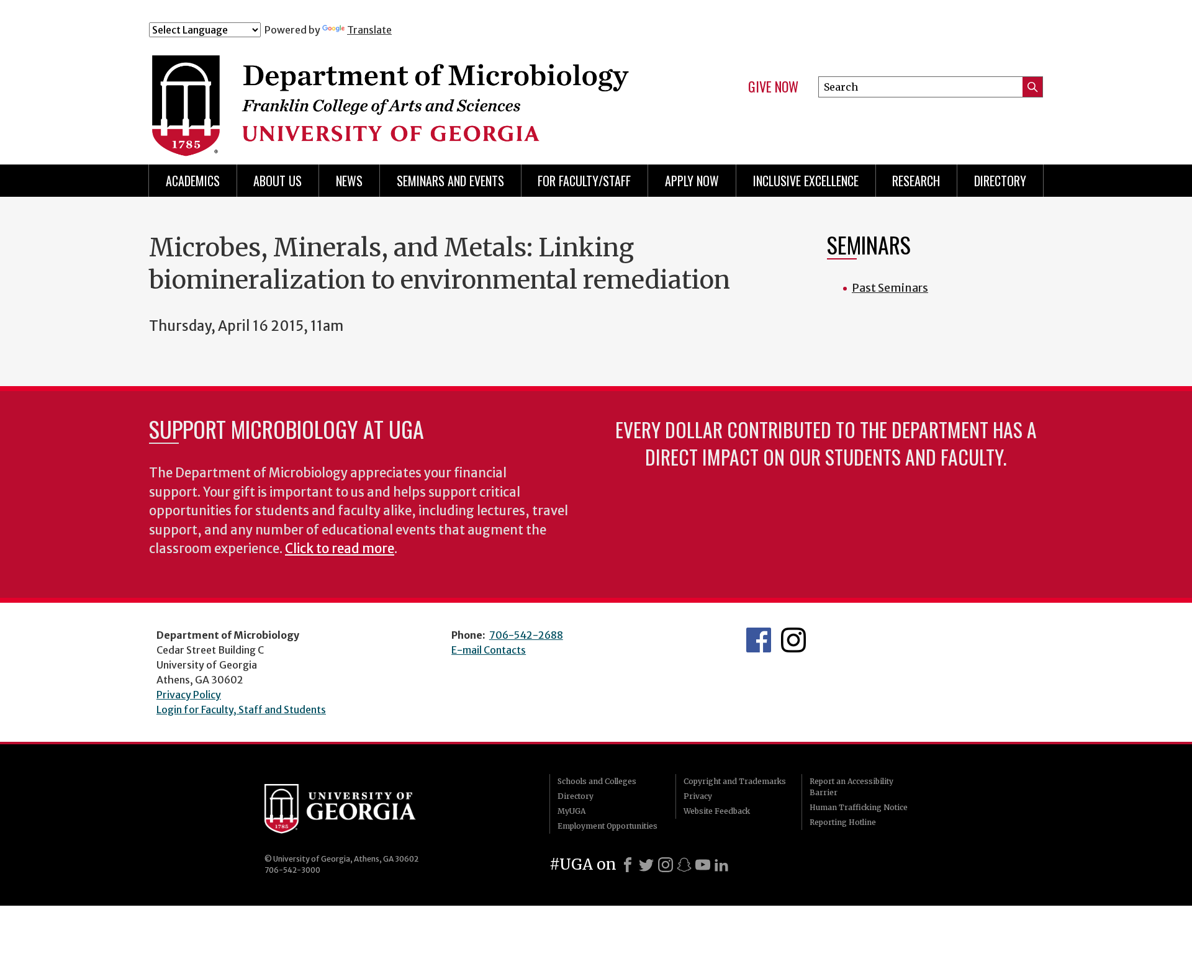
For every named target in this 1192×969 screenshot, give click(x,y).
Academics (193, 180)
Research (916, 180)
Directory (1000, 180)
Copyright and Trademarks (735, 781)
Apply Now (692, 180)
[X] (646, 864)
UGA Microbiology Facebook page (758, 640)
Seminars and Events (450, 180)
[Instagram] (665, 864)
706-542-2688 (526, 635)
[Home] (396, 92)
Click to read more (339, 549)
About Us (277, 180)
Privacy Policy (188, 694)
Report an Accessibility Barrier (851, 787)
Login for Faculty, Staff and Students (241, 709)
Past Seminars (890, 288)
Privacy (698, 796)
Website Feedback (717, 811)
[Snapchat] (684, 864)
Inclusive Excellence (806, 180)
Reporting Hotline (843, 822)
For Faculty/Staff (584, 180)
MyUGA (571, 811)
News (349, 180)
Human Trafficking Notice (859, 807)
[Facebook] (627, 864)
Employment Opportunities (607, 826)
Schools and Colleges (597, 781)
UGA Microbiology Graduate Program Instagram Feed (793, 640)
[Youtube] (702, 864)
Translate (369, 30)
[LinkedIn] (721, 864)
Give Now (773, 86)
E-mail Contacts (488, 650)
